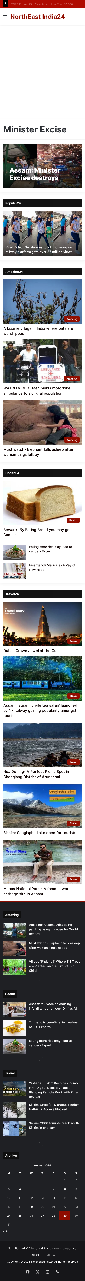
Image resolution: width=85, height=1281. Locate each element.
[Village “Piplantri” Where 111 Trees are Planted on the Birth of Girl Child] (14, 967)
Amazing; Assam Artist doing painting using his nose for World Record (53, 929)
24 (9, 1215)
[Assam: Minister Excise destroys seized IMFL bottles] (42, 165)
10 (8, 1198)
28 (53, 1215)
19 (31, 1206)
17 (9, 1206)
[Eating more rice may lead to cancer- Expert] (14, 552)
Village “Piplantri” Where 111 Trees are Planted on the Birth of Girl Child (54, 966)
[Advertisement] (42, 73)
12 (31, 1198)
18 (20, 1206)
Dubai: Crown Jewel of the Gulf (31, 650)
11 (20, 1198)
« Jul (6, 1231)
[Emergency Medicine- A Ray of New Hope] (14, 571)
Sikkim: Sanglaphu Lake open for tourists (39, 832)
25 (20, 1215)
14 (53, 1198)
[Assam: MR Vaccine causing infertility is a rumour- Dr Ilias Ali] (14, 1009)
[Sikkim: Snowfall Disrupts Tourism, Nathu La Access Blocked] (14, 1110)
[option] (42, 233)
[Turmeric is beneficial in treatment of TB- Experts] (14, 1028)
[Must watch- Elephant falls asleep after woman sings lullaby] (14, 948)
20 (42, 1206)
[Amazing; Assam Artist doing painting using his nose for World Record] (14, 930)
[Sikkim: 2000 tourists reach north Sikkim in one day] (14, 1128)
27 (42, 1215)
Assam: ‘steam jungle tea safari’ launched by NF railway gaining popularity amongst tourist (40, 710)
